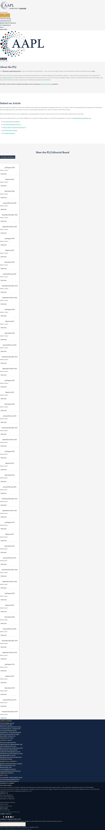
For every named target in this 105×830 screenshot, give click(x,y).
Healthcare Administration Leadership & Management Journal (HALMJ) (10, 751)
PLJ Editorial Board (9, 133)
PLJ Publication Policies (10, 130)
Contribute (9, 759)
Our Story (3, 777)
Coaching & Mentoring (10, 734)
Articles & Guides (8, 744)
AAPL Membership (46, 84)
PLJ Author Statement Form (11, 124)
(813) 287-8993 (4, 810)
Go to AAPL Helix (4, 12)
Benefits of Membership (7, 764)
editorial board (7, 77)
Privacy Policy (3, 829)
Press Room (9, 781)
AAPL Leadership (10, 777)
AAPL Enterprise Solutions (13, 824)
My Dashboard (5, 765)
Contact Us (15, 781)
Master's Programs (9, 732)
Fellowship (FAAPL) (11, 771)
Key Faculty (10, 779)
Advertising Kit (10, 829)
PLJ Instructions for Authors (11, 121)
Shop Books (9, 757)
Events (7, 730)
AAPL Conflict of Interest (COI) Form (14, 127)
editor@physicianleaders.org (82, 118)
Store (1, 27)
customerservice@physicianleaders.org (9, 812)
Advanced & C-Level (9, 729)
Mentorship (10, 769)
